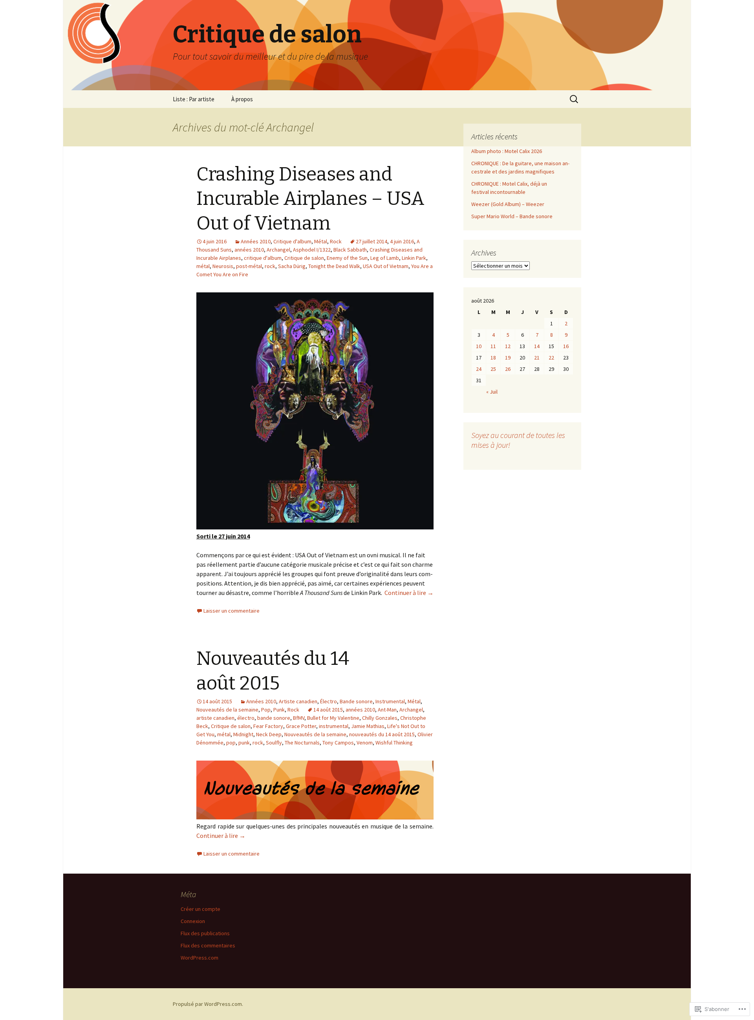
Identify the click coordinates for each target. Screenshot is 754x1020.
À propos (242, 99)
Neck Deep (269, 734)
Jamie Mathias (367, 726)
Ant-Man (387, 709)
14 (537, 346)
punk (244, 742)
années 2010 (249, 249)
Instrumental (390, 701)
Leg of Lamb (384, 257)
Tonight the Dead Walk (334, 266)
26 (508, 368)
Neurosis (222, 266)
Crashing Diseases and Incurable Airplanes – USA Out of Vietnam (310, 199)
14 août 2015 (328, 709)
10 (478, 346)
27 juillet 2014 (371, 241)
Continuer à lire (409, 593)
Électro (328, 701)
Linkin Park (414, 257)
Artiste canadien (298, 701)
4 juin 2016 (402, 241)
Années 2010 (256, 241)
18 (493, 357)
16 (566, 346)
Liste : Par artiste (193, 99)
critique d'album (263, 257)
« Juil (492, 391)
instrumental (333, 726)
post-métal (249, 266)
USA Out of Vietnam (385, 266)
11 (493, 346)
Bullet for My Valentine (333, 717)
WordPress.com (199, 957)
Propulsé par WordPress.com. (208, 1003)
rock (270, 266)
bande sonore (273, 717)
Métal (320, 241)
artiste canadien (215, 717)
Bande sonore (356, 701)
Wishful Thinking (394, 742)
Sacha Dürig (292, 266)
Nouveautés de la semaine (227, 709)
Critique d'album (292, 241)
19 (508, 357)
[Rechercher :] (574, 99)
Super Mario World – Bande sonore (512, 216)
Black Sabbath (350, 249)
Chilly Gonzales (379, 717)
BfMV (298, 717)
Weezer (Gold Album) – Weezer (507, 204)
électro (245, 717)
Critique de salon (304, 257)
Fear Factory (268, 726)
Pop (266, 709)
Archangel (278, 249)
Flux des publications (205, 933)
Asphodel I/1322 (312, 249)
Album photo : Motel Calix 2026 (506, 151)
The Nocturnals (302, 742)
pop (231, 742)
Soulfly (274, 742)
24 (478, 368)
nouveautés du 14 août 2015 (382, 734)
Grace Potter (301, 726)
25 (493, 368)
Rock (336, 241)
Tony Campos (338, 742)
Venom (365, 742)
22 (551, 357)
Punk (279, 709)
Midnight (243, 734)
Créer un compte (200, 908)
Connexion (193, 921)
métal (203, 266)
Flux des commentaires (208, 945)
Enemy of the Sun (347, 257)
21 (537, 357)
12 (508, 346)
